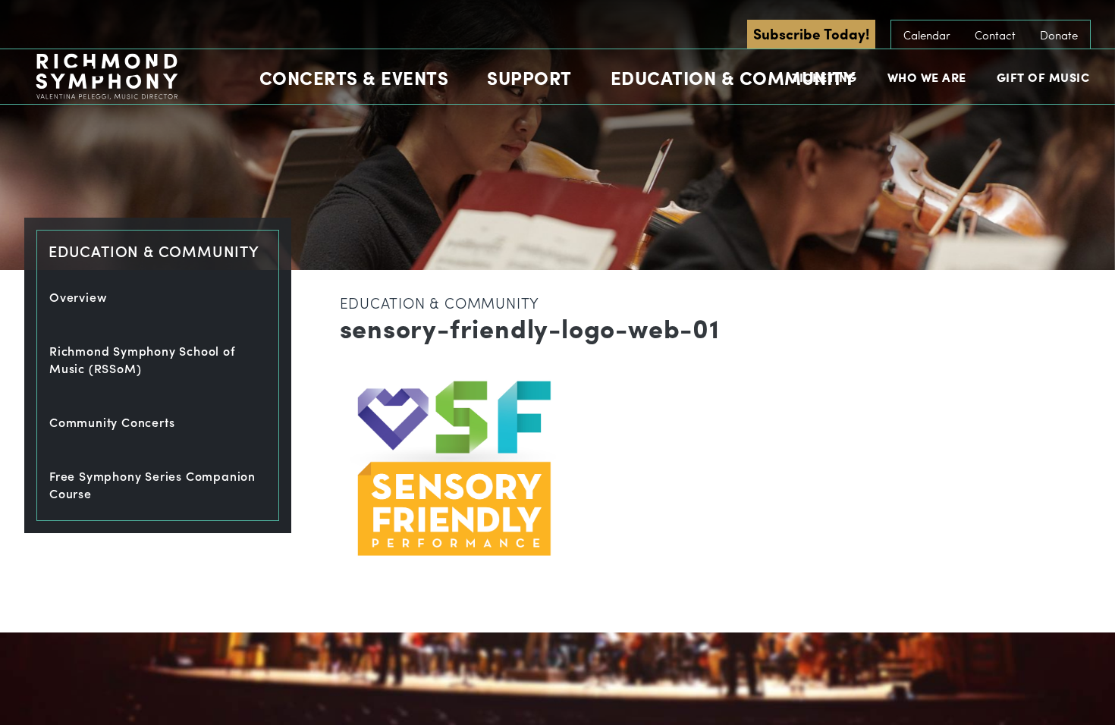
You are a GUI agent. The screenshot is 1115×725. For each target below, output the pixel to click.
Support (529, 77)
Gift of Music (1043, 77)
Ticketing (824, 77)
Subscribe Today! (811, 33)
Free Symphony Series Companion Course (152, 484)
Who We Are (926, 77)
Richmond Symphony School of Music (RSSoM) (142, 359)
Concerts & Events (354, 77)
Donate (1059, 35)
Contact (995, 35)
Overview (78, 297)
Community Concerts (111, 422)
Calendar (926, 35)
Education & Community (733, 77)
